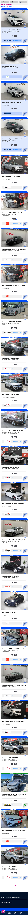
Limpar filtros (24, 1)
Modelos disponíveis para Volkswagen (10, 897)
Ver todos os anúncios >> (17, 40)
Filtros (6, 1)
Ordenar (15, 1)
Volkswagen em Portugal (7, 902)
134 (15, 885)
